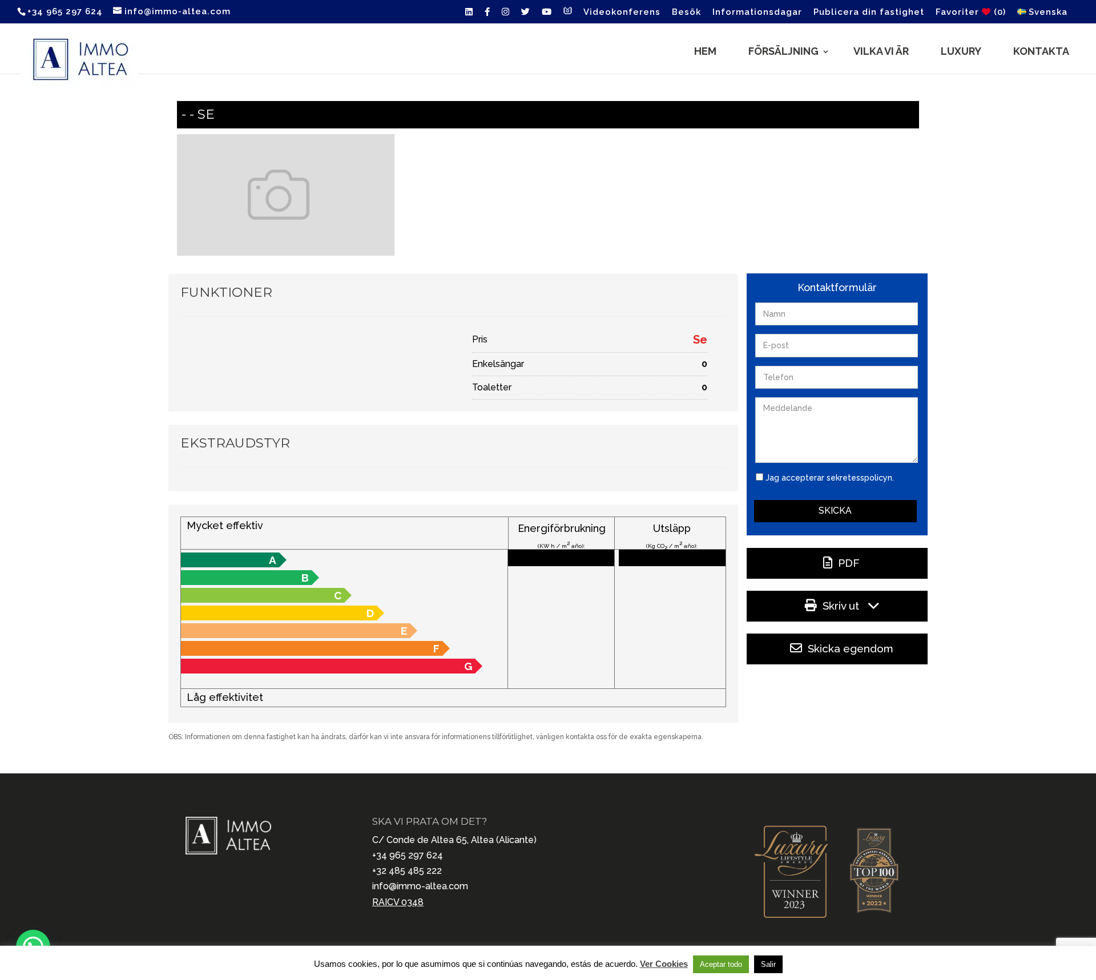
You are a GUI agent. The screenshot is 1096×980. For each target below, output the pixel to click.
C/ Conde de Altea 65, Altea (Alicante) (454, 839)
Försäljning (783, 51)
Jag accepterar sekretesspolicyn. (829, 477)
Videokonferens (621, 12)
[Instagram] (506, 15)
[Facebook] (487, 15)
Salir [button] (768, 964)
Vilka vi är (881, 51)
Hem (705, 51)
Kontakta (1041, 51)
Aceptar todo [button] (721, 964)
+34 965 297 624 (407, 855)
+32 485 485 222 (407, 870)
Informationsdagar (757, 12)
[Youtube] (547, 15)
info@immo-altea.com (420, 886)
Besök (686, 12)
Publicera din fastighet (868, 12)
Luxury (961, 51)
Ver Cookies (664, 964)
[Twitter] (525, 15)
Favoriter (971, 12)
